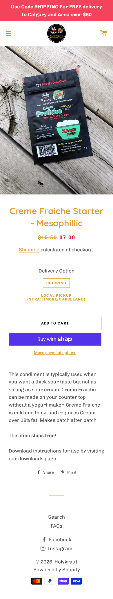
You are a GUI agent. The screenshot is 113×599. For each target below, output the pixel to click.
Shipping (29, 250)
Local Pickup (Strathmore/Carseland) (56, 297)
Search (56, 517)
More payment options (55, 352)
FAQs (56, 526)
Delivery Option (56, 271)
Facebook (59, 539)
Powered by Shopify (56, 569)
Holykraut (65, 562)
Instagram (59, 548)
